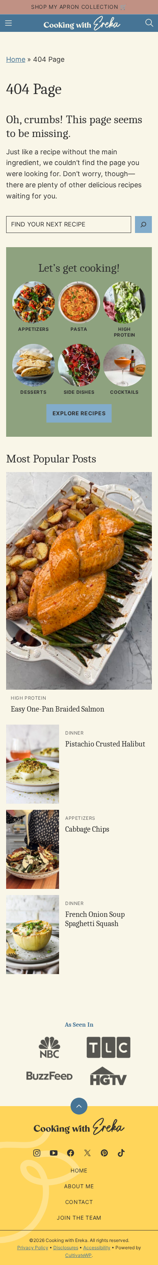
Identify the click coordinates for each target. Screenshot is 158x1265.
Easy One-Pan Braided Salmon (57, 709)
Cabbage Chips (87, 829)
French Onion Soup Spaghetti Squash (95, 919)
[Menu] (8, 23)
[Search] (149, 23)
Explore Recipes (79, 413)
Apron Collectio (86, 6)
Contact (79, 1202)
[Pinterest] (104, 1152)
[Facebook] (70, 1152)
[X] (87, 1152)
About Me (79, 1186)
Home (15, 59)
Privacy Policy (32, 1247)
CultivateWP (78, 1255)
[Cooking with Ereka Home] (82, 23)
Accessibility (96, 1247)
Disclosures (65, 1247)
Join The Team (79, 1217)
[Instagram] (36, 1152)
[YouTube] (53, 1152)
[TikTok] (121, 1152)
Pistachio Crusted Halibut (105, 744)
